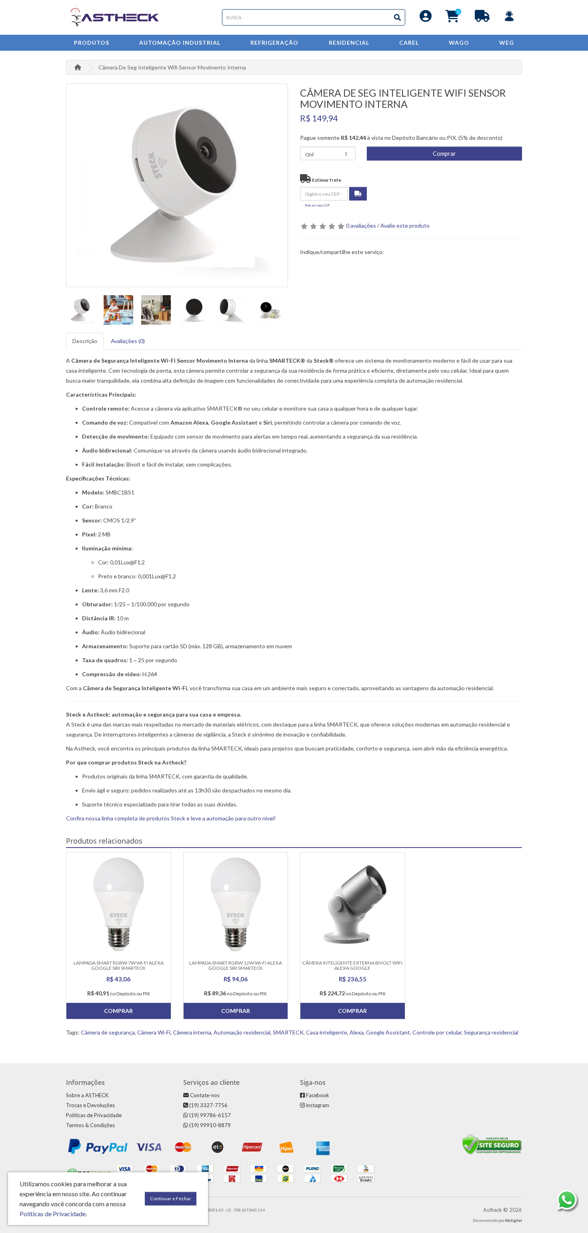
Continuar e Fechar (170, 1198)
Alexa (357, 1032)
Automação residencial (242, 1032)
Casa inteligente (326, 1032)
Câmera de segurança (108, 1032)
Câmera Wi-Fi (153, 1032)
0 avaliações (361, 225)
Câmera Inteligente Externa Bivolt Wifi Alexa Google (352, 965)
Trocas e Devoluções (90, 1105)
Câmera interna (192, 1032)
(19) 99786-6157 (209, 1115)
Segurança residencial (491, 1032)
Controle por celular (437, 1032)
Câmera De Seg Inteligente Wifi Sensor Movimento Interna (172, 67)
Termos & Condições (90, 1125)
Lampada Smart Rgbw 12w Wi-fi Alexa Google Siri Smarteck (235, 965)
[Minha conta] (426, 18)
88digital (513, 1220)
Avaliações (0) (128, 341)
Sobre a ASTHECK (87, 1095)
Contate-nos (204, 1095)
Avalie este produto (405, 225)
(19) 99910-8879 (209, 1125)
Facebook (317, 1095)
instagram (317, 1105)
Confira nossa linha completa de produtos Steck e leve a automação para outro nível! (171, 818)
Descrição (84, 341)
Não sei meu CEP (317, 205)
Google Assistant (388, 1032)
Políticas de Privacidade (94, 1115)
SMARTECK (288, 1032)
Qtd (309, 154)
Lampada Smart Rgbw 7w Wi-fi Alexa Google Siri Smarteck (119, 965)
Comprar (444, 153)
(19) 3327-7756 (208, 1105)
